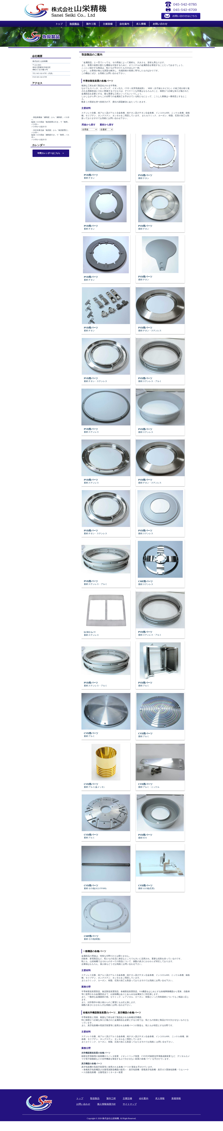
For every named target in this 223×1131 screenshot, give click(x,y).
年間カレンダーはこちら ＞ (50, 153)
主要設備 (127, 1098)
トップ (79, 1098)
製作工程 (111, 1098)
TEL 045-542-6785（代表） (43, 73)
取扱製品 (94, 1098)
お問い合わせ (83, 1104)
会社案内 (143, 1098)
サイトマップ (130, 1104)
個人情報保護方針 (106, 1104)
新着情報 (176, 1098)
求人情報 (160, 1098)
